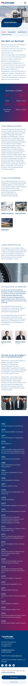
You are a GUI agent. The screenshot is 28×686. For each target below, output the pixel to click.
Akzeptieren (14, 677)
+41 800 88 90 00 (16, 656)
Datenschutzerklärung (8, 672)
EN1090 (19, 659)
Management (12, 32)
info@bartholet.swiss (7, 650)
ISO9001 (14, 659)
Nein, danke (14, 682)
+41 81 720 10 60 (6, 652)
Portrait (3, 32)
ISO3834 (4, 661)
